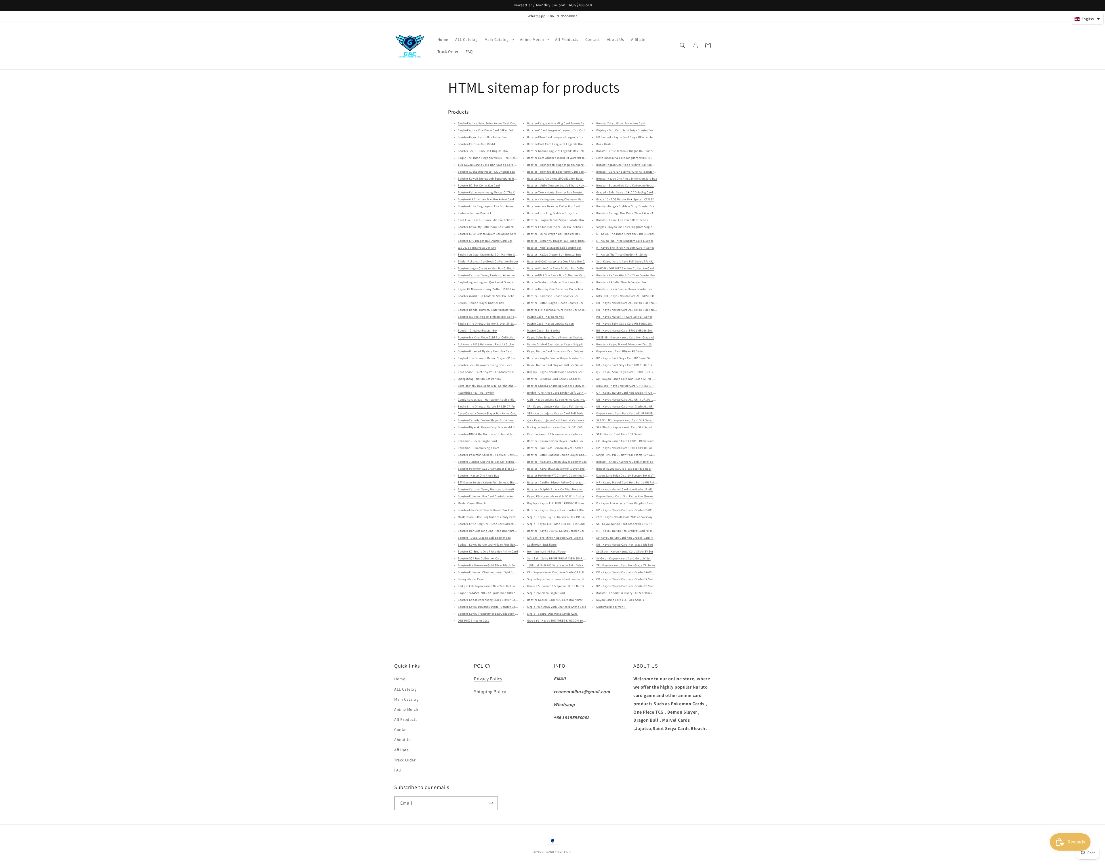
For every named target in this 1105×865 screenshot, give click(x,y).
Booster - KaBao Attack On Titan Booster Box (625, 275)
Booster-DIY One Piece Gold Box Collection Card (490, 337)
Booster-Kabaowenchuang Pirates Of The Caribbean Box (495, 192)
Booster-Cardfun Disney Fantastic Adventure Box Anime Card (498, 275)
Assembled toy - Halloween (476, 393)
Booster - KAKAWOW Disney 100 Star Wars (623, 593)
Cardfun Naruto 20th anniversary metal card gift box (562, 434)
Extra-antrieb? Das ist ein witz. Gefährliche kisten (490, 386)
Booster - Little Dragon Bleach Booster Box (555, 303)
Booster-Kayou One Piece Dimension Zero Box (626, 178)
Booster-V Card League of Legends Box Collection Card (563, 130)
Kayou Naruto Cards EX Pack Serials (620, 600)
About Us (402, 739)
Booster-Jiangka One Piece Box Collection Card (489, 462)
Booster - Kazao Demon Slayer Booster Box (555, 441)
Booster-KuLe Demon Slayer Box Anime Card (487, 234)
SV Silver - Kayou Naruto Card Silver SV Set (624, 551)
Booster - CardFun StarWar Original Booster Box (627, 172)
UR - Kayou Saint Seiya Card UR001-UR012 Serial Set (631, 365)
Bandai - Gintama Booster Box (477, 330)
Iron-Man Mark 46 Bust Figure (546, 551)
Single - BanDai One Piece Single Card (552, 614)
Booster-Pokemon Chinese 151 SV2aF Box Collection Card (496, 455)
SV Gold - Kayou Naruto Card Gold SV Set (623, 558)
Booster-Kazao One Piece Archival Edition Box (626, 165)
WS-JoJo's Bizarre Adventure (477, 247)
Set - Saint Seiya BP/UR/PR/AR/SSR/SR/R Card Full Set (564, 558)
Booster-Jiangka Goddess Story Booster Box (625, 206)
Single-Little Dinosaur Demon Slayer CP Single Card (492, 358)
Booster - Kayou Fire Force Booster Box (622, 220)
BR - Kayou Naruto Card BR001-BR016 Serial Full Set (631, 330)
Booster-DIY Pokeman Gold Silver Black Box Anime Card (495, 565)
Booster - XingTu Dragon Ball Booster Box (554, 247)
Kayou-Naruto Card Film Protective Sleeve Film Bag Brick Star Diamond (643, 496)
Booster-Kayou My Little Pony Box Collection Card (491, 227)
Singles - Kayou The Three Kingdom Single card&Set (630, 227)
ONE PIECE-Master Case (473, 620)
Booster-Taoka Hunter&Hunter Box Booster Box (557, 192)
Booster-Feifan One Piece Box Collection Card (557, 227)
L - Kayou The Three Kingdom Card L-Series (625, 241)
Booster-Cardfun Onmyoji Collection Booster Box (559, 178)
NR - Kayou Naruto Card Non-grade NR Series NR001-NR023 (635, 544)
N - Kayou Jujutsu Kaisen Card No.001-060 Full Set (560, 427)
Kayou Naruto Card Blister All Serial (620, 351)
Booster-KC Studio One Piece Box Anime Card (488, 551)
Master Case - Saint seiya (543, 330)
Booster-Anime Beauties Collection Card (553, 206)
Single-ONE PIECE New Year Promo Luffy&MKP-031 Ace (632, 455)
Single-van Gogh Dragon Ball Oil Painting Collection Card (496, 254)
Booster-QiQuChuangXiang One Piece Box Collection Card (565, 261)
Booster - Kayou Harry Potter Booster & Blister (557, 510)
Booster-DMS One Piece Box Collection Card (556, 275)
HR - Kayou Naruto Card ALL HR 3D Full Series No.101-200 (634, 303)
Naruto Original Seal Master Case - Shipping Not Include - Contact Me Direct (577, 344)
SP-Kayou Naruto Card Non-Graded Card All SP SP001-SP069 (636, 538)
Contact (401, 729)
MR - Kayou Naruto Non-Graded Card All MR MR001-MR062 (635, 531)
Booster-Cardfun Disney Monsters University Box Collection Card (500, 489)
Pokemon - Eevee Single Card (477, 441)
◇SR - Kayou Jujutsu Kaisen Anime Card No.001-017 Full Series (568, 399)
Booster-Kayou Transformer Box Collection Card (489, 614)
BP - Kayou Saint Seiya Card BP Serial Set (623, 358)
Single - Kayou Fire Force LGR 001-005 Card (556, 524)
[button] (499, 39)
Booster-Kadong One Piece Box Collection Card (558, 289)
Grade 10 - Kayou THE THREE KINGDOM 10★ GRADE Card (565, 620)
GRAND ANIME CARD (558, 852)
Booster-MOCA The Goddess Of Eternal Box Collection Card (497, 434)
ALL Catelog (405, 689)
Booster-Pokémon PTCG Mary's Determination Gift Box (563, 475)
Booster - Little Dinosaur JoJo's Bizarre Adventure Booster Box (568, 185)
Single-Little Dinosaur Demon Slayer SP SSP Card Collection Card (501, 323)
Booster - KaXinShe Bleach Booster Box (553, 296)
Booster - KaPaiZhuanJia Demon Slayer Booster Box (561, 468)
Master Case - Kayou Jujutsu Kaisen (550, 323)
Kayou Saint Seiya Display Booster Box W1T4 (625, 475)
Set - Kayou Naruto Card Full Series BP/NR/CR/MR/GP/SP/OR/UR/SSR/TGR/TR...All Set (654, 261)
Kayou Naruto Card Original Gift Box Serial (555, 365)
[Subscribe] (491, 803)
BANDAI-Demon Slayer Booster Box (481, 303)
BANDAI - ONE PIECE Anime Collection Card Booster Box (633, 268)
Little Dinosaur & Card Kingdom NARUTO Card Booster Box (634, 158)
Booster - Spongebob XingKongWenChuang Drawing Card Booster (570, 165)
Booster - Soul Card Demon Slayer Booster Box (557, 448)
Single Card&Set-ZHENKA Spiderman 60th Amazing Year (494, 593)
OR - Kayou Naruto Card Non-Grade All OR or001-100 (631, 393)
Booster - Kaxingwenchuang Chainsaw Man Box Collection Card (569, 199)
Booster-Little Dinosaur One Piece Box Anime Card (560, 310)
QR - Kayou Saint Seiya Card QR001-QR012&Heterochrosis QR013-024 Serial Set (649, 372)
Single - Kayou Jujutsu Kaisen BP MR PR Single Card (561, 517)
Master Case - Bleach (472, 503)
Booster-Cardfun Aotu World (476, 144)
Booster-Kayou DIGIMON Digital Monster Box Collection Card (498, 607)
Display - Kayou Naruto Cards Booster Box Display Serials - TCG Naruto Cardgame (581, 372)
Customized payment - (611, 607)
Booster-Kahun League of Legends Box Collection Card (563, 151)
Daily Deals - (604, 144)
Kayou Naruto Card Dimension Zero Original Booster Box (564, 351)
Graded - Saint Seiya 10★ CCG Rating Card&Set (627, 192)
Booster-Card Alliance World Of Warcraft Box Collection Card (568, 158)
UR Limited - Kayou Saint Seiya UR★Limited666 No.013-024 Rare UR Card (645, 137)
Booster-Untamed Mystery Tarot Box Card (485, 351)
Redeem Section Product (474, 213)
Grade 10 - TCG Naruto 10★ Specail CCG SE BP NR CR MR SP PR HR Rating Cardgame (652, 199)
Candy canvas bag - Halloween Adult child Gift (489, 399)
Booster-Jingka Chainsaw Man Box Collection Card (491, 268)
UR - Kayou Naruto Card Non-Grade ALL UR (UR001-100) (633, 406)
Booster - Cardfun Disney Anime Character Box (557, 482)
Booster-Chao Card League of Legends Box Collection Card (566, 137)
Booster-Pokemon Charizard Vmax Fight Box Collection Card (498, 572)
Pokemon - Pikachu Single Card (479, 448)
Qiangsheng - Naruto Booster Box (479, 379)
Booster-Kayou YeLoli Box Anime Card (483, 137)
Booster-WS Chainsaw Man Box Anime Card (486, 199)
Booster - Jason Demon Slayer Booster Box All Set (629, 289)
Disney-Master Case (471, 579)
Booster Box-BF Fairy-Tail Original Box (483, 151)
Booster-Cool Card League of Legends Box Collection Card (566, 144)
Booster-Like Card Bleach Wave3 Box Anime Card (490, 510)
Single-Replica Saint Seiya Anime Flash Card (487, 123)
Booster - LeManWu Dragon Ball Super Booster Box (560, 241)
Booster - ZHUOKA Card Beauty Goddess (554, 379)
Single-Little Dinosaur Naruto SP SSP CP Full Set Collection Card (500, 406)
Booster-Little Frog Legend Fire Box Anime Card (489, 206)
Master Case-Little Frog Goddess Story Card (487, 517)
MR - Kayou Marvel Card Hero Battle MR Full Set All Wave (634, 482)
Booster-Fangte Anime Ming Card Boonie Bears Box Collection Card (571, 123)
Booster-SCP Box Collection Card (480, 558)
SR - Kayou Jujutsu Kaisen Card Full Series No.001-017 (563, 406)
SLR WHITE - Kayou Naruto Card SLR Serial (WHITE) (630, 420)
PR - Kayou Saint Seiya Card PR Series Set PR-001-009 (632, 323)
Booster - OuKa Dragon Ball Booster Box (553, 234)
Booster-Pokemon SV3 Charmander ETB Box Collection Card (497, 468)
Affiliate (401, 749)
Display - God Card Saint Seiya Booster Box (624, 130)
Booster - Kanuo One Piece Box (478, 475)
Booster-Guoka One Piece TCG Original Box (486, 172)
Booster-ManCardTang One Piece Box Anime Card (490, 531)
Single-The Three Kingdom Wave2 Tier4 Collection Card (494, 158)
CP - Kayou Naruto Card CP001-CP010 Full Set (627, 448)
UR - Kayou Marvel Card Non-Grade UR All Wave (628, 489)
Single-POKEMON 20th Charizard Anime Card (556, 607)
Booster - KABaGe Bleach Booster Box (621, 282)
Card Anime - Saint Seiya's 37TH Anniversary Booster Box (495, 372)
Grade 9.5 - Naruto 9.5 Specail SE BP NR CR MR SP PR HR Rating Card (573, 586)
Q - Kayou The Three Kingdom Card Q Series (625, 234)
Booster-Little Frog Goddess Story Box (552, 213)
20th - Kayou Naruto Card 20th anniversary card (628, 517)
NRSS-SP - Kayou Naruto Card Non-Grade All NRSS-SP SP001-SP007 (641, 337)
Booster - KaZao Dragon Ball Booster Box (554, 254)
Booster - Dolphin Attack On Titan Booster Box (557, 489)
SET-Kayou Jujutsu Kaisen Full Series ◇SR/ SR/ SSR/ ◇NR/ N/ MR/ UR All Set (509, 482)
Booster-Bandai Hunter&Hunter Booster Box (486, 310)
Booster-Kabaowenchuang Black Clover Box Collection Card (498, 600)
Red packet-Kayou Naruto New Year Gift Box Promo (492, 586)
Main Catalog (406, 699)
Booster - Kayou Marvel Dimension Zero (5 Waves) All (631, 344)
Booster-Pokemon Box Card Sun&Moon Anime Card (491, 496)
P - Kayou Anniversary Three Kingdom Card (624, 503)
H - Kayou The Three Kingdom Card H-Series (625, 247)
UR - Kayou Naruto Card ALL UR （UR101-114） (627, 399)
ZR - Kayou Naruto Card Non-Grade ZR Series (625, 565)
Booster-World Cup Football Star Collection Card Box (493, 296)
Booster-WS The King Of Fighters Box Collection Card (493, 317)
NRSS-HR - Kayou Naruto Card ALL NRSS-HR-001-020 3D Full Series (640, 296)
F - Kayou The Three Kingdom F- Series (621, 254)
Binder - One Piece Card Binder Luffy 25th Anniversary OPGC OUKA (571, 393)
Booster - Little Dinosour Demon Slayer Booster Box (561, 455)
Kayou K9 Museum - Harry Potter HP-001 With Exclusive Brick (498, 289)
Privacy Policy (488, 679)
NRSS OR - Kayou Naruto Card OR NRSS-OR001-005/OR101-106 (638, 386)
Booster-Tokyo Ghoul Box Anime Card (620, 123)
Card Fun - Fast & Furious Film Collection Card (488, 220)
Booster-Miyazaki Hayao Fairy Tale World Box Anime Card (496, 427)
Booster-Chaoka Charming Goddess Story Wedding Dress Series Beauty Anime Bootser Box (586, 386)
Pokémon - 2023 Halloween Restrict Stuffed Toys (490, 344)
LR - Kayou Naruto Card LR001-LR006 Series (625, 441)
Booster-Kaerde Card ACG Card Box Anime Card (558, 600)
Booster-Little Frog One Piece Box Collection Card (491, 524)
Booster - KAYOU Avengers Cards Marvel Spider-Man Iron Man (636, 462)
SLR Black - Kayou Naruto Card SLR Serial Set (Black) (631, 427)
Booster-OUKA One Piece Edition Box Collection (558, 268)
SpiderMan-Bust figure (542, 544)
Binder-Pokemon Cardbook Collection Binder (488, 261)
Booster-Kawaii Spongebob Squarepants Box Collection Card (498, 178)
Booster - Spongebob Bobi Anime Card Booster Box (561, 172)
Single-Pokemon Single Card (546, 593)
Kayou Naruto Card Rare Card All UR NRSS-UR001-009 (632, 413)
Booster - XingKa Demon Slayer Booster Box (556, 358)
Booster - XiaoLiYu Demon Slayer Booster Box (557, 462)
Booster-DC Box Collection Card (479, 185)
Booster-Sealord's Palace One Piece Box (554, 282)
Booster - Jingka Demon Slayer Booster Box (555, 220)
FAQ (397, 770)
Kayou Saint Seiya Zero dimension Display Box (557, 337)
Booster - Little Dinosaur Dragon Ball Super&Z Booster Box (634, 151)
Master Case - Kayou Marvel (545, 317)
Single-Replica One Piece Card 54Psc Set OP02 (489, 130)
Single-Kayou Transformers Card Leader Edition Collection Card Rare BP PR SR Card (583, 579)
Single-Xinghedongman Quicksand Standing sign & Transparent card (503, 282)
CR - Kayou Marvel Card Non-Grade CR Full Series (560, 572)
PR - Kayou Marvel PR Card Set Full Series (624, 317)
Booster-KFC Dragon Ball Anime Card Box (485, 241)
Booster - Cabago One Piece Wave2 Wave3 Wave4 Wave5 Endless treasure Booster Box (653, 213)
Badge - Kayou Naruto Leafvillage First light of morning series (498, 544)
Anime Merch (406, 709)
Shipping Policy (490, 692)
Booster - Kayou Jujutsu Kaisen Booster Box (555, 531)
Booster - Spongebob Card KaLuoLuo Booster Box (629, 185)
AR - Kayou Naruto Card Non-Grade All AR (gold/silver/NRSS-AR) (639, 379)
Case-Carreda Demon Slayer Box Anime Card (487, 413)
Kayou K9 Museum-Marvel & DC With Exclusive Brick (561, 496)
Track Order (405, 760)
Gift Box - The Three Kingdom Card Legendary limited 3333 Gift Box (571, 538)
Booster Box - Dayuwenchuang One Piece (485, 365)
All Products (405, 719)
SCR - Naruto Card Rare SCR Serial (619, 434)
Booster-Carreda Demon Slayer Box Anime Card (489, 420)
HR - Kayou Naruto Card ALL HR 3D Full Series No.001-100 (634, 310)
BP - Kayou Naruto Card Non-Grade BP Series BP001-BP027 (635, 586)
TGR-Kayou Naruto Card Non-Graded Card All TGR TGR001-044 (499, 165)
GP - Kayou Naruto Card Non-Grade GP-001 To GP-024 (631, 510)
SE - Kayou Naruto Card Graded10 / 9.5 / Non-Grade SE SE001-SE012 (641, 524)
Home (399, 678)
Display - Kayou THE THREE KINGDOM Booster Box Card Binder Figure (573, 503)
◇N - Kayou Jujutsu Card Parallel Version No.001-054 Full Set (568, 420)
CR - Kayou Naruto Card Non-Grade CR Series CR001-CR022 (635, 579)
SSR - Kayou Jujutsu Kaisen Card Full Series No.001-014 (564, 413)
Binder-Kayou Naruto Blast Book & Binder (623, 468)
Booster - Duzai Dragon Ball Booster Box (484, 538)
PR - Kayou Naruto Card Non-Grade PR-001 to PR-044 (631, 572)
